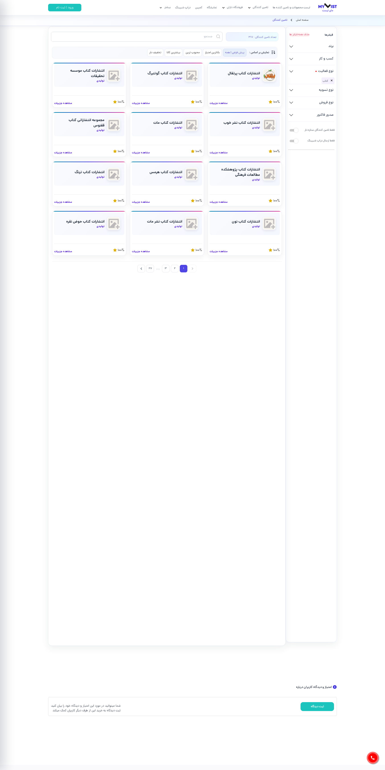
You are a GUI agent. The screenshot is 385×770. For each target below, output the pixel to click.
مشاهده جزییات (218, 103)
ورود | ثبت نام (65, 7)
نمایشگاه (212, 8)
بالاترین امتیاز (212, 53)
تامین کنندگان (260, 7)
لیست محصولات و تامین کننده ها (291, 8)
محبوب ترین (193, 53)
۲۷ (150, 269)
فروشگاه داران (235, 7)
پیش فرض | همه (234, 53)
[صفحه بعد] (141, 268)
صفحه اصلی (302, 20)
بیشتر (167, 7)
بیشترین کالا (173, 53)
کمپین (198, 8)
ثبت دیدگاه (317, 706)
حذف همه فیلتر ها (299, 35)
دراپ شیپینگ (183, 8)
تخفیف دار (155, 53)
